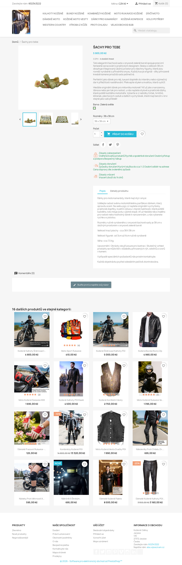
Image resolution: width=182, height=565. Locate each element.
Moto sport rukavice (71, 351)
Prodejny (57, 556)
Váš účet (98, 525)
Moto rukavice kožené (128, 13)
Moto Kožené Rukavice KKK (32, 400)
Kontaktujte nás (60, 548)
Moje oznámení (100, 541)
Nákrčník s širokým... (71, 498)
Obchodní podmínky (62, 537)
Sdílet (103, 144)
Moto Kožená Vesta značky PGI (111, 449)
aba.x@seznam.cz (155, 547)
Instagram (127, 552)
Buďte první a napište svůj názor (93, 284)
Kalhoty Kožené (53, 13)
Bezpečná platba (61, 545)
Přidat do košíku (120, 134)
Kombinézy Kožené (99, 13)
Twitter (102, 552)
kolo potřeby (155, 19)
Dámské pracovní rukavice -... (32, 449)
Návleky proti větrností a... (32, 498)
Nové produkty (19, 534)
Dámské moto (51, 19)
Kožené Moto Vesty (75, 19)
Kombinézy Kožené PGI (71, 449)
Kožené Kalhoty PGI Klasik (71, 400)
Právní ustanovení (61, 534)
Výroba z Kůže (78, 24)
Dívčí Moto (153, 13)
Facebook (96, 552)
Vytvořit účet (99, 537)
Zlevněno (16, 530)
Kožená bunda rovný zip (150, 351)
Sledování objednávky (103, 530)
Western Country (54, 24)
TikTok (140, 552)
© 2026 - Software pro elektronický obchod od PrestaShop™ (91, 561)
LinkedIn (134, 552)
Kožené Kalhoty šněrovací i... (32, 351)
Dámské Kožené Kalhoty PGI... (150, 498)
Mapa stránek (59, 552)
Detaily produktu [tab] (119, 190)
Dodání (56, 530)
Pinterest (117, 144)
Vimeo (121, 552)
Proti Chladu (99, 24)
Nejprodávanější (20, 537)
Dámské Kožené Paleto (111, 498)
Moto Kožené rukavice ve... (150, 400)
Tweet (110, 144)
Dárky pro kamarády (104, 19)
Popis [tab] (103, 190)
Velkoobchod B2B (122, 24)
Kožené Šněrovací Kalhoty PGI (110, 351)
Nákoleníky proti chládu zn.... (150, 449)
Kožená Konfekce (132, 19)
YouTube (109, 552)
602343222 (35, 3)
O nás (55, 541)
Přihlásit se (98, 534)
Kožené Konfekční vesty (111, 400)
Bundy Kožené (75, 13)
